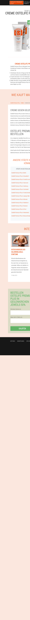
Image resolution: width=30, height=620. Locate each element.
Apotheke (12, 341)
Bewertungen (20, 341)
